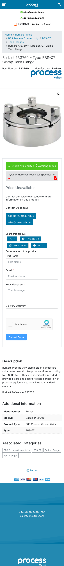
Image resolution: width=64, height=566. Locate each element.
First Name (12, 255)
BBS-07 (46, 38)
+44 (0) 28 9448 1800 (33, 18)
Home (8, 34)
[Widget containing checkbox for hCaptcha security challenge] (29, 324)
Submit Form (16, 337)
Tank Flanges (16, 42)
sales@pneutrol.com (33, 12)
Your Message (14, 284)
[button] (58, 94)
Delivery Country (16, 305)
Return (33, 470)
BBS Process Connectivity (23, 38)
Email (9, 270)
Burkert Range (23, 34)
